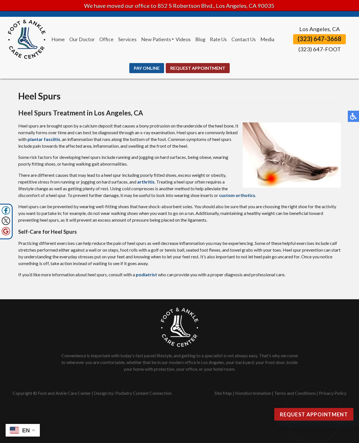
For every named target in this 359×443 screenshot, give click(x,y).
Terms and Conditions (295, 393)
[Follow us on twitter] (5, 220)
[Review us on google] (5, 231)
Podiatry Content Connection (143, 393)
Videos (183, 39)
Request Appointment (197, 68)
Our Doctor (82, 39)
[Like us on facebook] (5, 210)
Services (127, 39)
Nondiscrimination (253, 393)
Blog (200, 39)
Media (267, 39)
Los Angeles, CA (319, 28)
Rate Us (218, 39)
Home (58, 39)
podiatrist (146, 274)
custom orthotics (237, 195)
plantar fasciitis (43, 139)
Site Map (223, 393)
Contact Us (243, 39)
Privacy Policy (332, 393)
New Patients (156, 39)
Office (106, 39)
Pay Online (147, 68)
